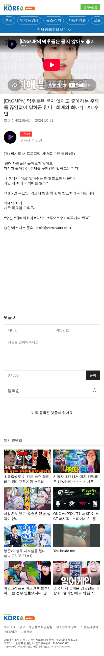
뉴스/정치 (53, 20)
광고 (22, 627)
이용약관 (11, 632)
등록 (93, 375)
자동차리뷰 (77, 20)
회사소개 (10, 627)
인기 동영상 (29, 20)
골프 (97, 20)
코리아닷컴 (90, 7)
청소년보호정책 (66, 627)
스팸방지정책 (89, 627)
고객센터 (26, 632)
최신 (8, 20)
